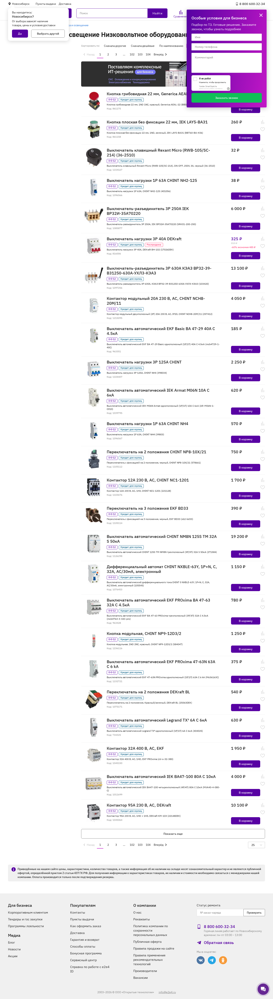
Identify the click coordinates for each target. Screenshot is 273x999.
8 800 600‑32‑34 (252, 4)
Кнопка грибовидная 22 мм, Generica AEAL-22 (150, 93)
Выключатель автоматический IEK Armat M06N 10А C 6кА (158, 392)
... (124, 54)
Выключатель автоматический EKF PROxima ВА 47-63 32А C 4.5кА (158, 602)
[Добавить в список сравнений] (262, 122)
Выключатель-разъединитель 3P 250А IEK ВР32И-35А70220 (148, 211)
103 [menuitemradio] (140, 54)
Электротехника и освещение (69, 25)
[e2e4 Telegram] (212, 960)
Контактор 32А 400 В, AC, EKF (135, 748)
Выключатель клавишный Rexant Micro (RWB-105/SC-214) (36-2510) (158, 152)
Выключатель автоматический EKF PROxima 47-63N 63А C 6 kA (161, 664)
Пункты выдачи (46, 4)
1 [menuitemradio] (100, 54)
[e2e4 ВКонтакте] (201, 960)
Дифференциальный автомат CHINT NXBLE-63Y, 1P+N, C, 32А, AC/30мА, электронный (162, 569)
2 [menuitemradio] (108, 54)
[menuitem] (88, 54)
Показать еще (173, 834)
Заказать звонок (226, 98)
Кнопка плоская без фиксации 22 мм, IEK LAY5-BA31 (157, 122)
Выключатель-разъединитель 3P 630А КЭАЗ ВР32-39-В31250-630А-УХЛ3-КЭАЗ (159, 270)
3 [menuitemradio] (116, 54)
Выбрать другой (48, 33)
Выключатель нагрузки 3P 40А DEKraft (144, 238)
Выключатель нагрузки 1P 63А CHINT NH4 (147, 423)
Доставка (65, 4)
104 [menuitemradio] (148, 54)
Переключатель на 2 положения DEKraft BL (148, 692)
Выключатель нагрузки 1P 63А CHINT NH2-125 (152, 180)
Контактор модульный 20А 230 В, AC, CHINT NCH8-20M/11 (156, 301)
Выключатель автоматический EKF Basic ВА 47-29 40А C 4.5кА (161, 331)
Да (20, 33)
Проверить (254, 912)
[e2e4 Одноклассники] (223, 960)
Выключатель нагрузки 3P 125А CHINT (144, 362)
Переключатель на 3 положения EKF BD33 (147, 508)
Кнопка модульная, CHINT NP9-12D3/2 (144, 633)
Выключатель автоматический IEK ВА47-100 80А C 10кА (161, 776)
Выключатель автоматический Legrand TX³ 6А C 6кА (157, 720)
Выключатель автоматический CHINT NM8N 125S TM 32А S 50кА (162, 539)
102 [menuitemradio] (132, 54)
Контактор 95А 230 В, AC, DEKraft (139, 805)
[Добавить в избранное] (262, 129)
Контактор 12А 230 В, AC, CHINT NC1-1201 (148, 480)
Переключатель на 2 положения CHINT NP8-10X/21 (156, 451)
